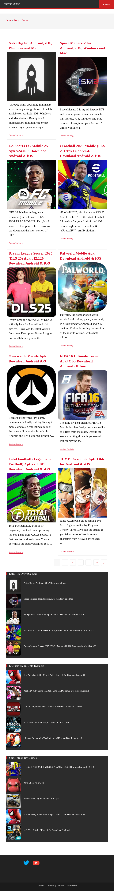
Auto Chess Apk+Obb (34, 783)
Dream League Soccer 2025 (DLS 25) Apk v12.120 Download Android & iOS (30, 258)
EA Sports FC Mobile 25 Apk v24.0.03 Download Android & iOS (28, 151)
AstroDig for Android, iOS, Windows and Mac (45, 583)
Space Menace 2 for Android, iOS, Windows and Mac (82, 48)
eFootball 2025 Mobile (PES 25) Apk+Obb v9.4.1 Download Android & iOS (82, 151)
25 (96, 562)
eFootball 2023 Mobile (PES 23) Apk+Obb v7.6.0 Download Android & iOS (59, 767)
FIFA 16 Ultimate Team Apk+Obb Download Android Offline (79, 361)
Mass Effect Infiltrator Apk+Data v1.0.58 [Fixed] (46, 722)
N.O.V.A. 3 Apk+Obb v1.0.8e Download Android (47, 830)
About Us (40, 886)
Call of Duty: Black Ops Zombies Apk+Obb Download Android (53, 706)
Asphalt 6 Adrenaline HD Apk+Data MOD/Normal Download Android (56, 691)
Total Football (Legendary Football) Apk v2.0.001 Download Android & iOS (30, 464)
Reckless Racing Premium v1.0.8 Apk (41, 798)
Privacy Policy (71, 886)
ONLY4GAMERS (12, 4)
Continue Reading (16, 135)
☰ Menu (106, 4)
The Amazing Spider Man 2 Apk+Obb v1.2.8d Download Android (54, 675)
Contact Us (50, 886)
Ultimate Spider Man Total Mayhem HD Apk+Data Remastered (53, 738)
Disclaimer (60, 886)
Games (25, 20)
